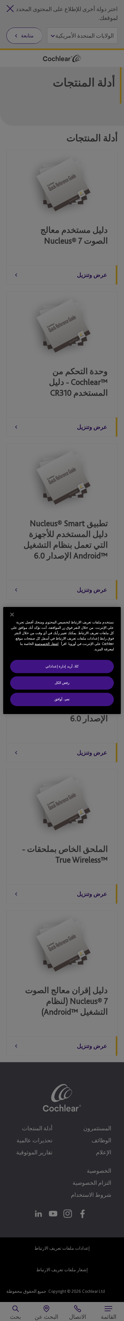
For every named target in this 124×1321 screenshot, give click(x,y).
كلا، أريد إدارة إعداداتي (62, 666)
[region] (62, 660)
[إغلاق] (12, 615)
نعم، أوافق (62, 699)
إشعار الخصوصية (47, 643)
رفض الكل (62, 682)
